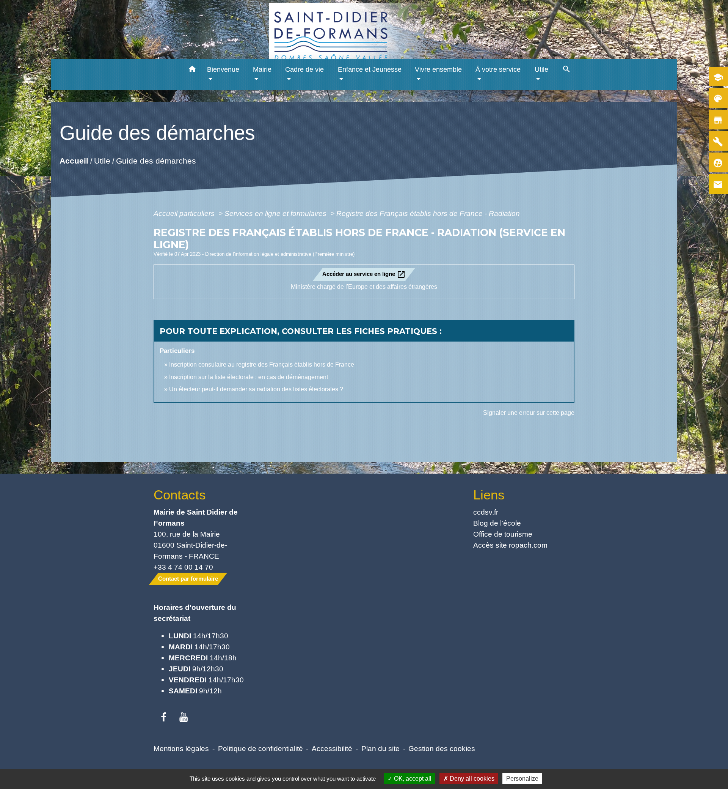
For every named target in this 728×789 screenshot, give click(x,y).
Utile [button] (541, 69)
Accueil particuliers (185, 213)
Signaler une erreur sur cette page (528, 412)
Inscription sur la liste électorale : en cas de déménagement (248, 377)
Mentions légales (181, 748)
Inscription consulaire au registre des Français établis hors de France (261, 364)
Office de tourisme (502, 534)
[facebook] (163, 717)
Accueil (74, 160)
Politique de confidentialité (260, 748)
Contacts (180, 494)
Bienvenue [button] (223, 69)
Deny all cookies (471, 778)
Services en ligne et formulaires (276, 213)
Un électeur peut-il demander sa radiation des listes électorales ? (256, 389)
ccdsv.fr (485, 512)
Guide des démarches (156, 160)
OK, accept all (411, 778)
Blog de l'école (497, 523)
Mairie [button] (262, 69)
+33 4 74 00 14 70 (183, 567)
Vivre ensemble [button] (438, 69)
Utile (102, 160)
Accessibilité (332, 748)
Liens (489, 494)
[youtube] (184, 717)
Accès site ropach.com (510, 545)
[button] (192, 70)
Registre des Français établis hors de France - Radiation (428, 213)
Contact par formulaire (188, 578)
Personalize (522, 778)
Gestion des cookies (441, 748)
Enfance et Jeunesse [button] (370, 69)
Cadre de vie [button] (304, 69)
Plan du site (380, 748)
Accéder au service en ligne (364, 274)
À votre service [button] (498, 69)
